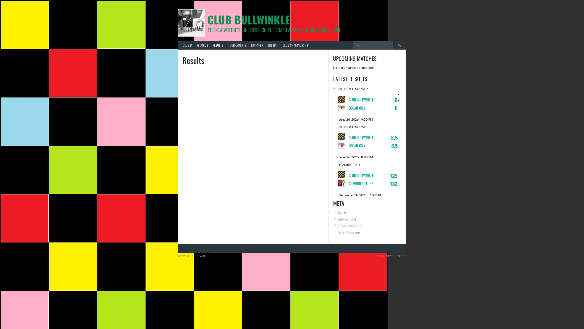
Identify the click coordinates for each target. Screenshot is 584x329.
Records (202, 45)
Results (218, 45)
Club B (187, 45)
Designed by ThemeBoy (390, 256)
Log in (342, 212)
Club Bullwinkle (249, 19)
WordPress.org (349, 232)
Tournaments (237, 45)
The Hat (273, 45)
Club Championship (295, 45)
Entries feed (347, 219)
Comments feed (349, 226)
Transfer (257, 45)
